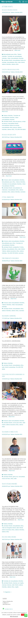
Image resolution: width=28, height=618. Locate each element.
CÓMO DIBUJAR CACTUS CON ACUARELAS (10, 258)
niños (12, 478)
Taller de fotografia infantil (9, 527)
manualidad (22, 476)
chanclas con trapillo (18, 583)
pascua (15, 127)
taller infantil (21, 62)
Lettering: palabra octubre (8, 197)
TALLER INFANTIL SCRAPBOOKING (9, 316)
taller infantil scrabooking (8, 367)
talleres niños (15, 64)
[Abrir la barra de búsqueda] (20, 1)
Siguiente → (8, 592)
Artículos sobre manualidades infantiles (13, 180)
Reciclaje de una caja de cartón (9, 135)
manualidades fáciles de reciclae (10, 125)
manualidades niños (12, 62)
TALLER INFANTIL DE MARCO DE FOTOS (10, 432)
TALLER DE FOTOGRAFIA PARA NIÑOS (9, 484)
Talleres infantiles (8, 115)
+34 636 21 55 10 (8, 609)
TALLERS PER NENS (20, 129)
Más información (14, 616)
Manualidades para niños (10, 54)
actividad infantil (7, 60)
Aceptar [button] (23, 614)
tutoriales (23, 192)
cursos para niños (17, 422)
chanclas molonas (6, 585)
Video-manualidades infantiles (15, 58)
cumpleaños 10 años (18, 247)
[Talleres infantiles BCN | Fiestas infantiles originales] (7, 1)
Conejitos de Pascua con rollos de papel (10, 69)
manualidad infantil (13, 123)
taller (15, 478)
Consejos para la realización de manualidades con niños (13, 375)
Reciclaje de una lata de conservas (9, 10)
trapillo (16, 587)
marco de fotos (6, 478)
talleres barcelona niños (13, 251)
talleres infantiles (6, 64)
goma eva (15, 476)
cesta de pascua (17, 121)
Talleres (4, 251)
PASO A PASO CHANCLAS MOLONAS (9, 537)
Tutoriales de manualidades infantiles (12, 184)
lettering (4, 249)
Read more (17, 50)
